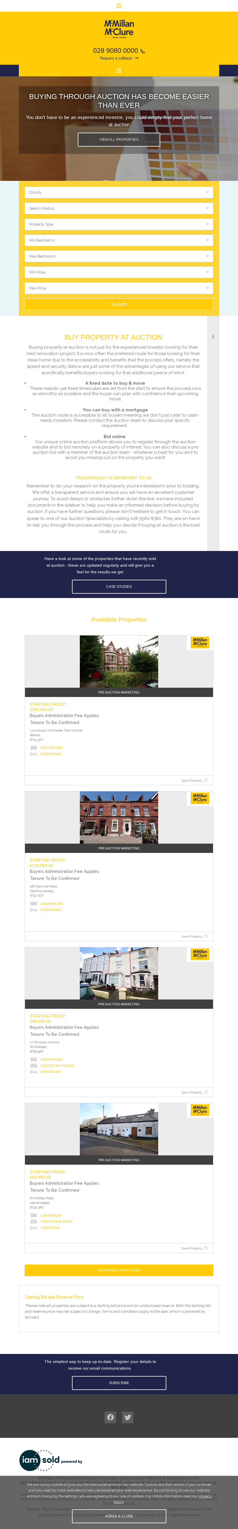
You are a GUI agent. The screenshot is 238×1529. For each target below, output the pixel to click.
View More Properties (119, 1270)
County (35, 192)
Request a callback (116, 58)
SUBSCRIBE (119, 1383)
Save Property (191, 781)
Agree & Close (119, 1516)
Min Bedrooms (42, 240)
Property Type (41, 224)
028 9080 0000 (115, 50)
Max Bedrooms (42, 256)
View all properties (119, 140)
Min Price (37, 272)
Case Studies (119, 587)
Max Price (37, 288)
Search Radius (41, 208)
